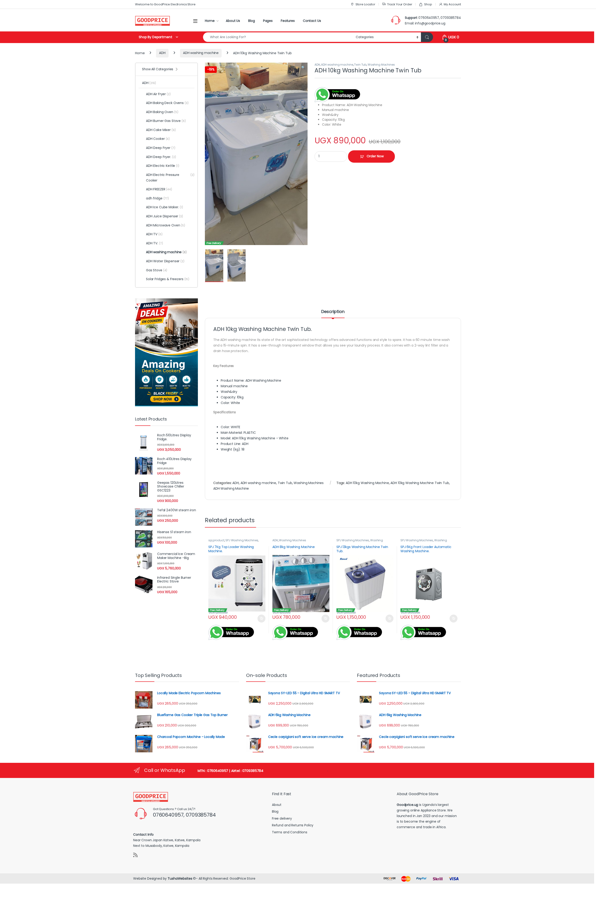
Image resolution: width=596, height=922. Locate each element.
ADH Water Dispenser (165, 261)
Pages (268, 20)
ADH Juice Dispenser (164, 216)
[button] (303, 68)
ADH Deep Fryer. (161, 157)
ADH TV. (154, 243)
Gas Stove (156, 270)
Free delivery (282, 818)
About (276, 804)
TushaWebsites (180, 878)
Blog (251, 20)
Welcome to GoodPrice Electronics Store (165, 4)
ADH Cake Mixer (161, 130)
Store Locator (365, 4)
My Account (452, 4)
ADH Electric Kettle (162, 165)
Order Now (375, 156)
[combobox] (278, 37)
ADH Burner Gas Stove (166, 120)
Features (288, 20)
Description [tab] (332, 312)
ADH (162, 52)
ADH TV (154, 234)
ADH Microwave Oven (165, 225)
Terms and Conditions (289, 832)
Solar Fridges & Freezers (167, 279)
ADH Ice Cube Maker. (164, 207)
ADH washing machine (201, 52)
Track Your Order (399, 4)
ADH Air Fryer (158, 94)
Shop (428, 4)
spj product (216, 540)
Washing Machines (381, 65)
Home (209, 20)
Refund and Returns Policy (293, 825)
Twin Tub (360, 65)
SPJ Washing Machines (241, 540)
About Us (233, 20)
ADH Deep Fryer (160, 147)
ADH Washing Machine (231, 488)
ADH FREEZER (159, 189)
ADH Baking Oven (162, 112)
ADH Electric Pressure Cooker (170, 177)
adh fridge (157, 198)
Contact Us (312, 20)
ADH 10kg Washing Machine (367, 483)
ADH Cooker (158, 138)
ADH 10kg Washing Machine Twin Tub (419, 483)
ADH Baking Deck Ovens (167, 103)
